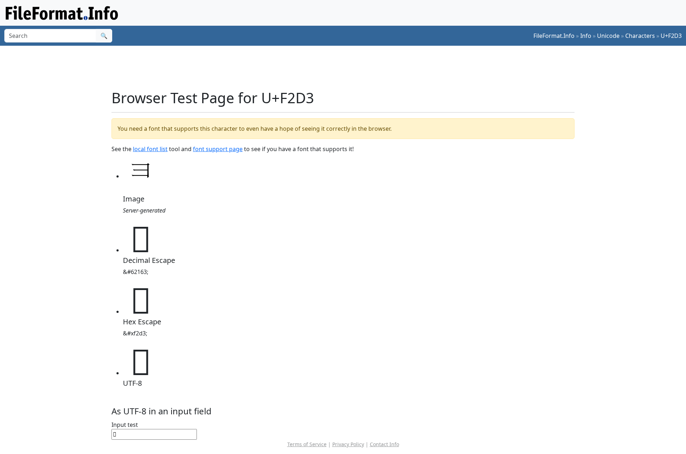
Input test (124, 425)
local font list (150, 149)
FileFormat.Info (554, 36)
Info (585, 36)
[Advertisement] (347, 67)
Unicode (608, 36)
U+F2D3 (671, 36)
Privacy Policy (348, 444)
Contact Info (384, 444)
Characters (640, 36)
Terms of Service (307, 444)
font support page (218, 149)
